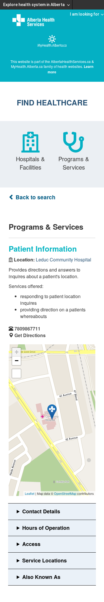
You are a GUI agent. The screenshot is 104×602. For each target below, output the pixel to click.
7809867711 (27, 328)
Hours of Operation (46, 528)
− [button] (16, 360)
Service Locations (44, 560)
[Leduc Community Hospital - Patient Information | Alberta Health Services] (52, 412)
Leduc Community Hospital (63, 259)
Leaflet (29, 493)
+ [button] (16, 352)
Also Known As (41, 577)
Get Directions (30, 335)
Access (31, 544)
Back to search (34, 197)
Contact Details (41, 511)
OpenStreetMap (65, 493)
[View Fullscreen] (16, 373)
